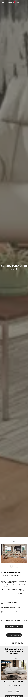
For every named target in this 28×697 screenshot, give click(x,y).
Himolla (14, 537)
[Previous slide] (11, 566)
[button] (13, 541)
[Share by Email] (22, 643)
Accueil (3, 537)
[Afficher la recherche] (25, 2)
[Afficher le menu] (2, 2)
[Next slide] (17, 566)
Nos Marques (9, 537)
